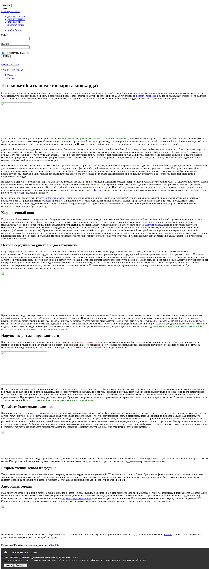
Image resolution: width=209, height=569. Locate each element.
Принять (8, 565)
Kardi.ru (98, 190)
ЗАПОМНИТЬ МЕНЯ (18, 53)
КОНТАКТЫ (14, 22)
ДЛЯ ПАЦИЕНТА (17, 16)
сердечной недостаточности (76, 498)
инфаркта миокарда (146, 95)
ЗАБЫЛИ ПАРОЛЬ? (12, 70)
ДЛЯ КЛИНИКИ (16, 19)
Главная (11, 75)
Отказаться (20, 565)
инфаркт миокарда (54, 198)
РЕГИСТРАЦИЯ (10, 64)
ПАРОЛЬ (6, 44)
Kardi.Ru (54, 545)
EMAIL (5, 35)
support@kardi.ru (15, 25)
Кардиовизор (17, 192)
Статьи (11, 78)
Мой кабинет (14, 30)
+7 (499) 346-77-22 (10, 11)
